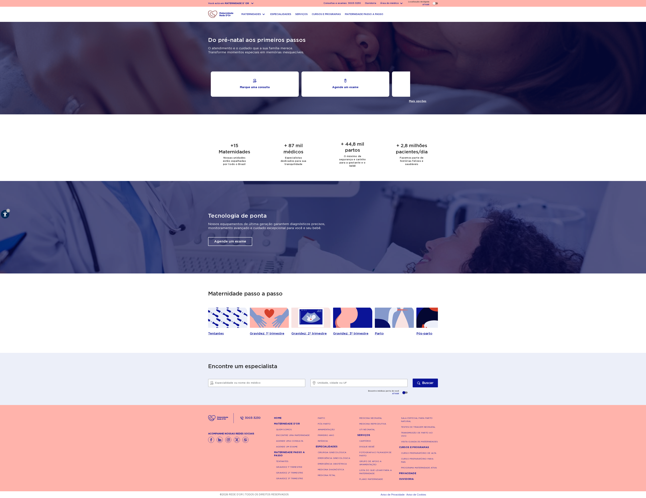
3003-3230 (253, 418)
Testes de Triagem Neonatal (418, 427)
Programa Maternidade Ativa (419, 468)
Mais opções (417, 101)
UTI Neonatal (367, 430)
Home (277, 418)
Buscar (428, 383)
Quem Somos (284, 430)
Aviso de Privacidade (393, 495)
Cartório (365, 441)
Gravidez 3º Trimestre (289, 478)
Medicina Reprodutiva (372, 424)
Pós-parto (324, 424)
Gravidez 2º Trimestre (289, 473)
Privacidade (407, 473)
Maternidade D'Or (287, 424)
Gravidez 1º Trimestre (289, 467)
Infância (323, 441)
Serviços (363, 435)
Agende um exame (230, 241)
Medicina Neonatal (370, 418)
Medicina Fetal (327, 475)
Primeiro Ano (326, 435)
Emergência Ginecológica (334, 458)
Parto (321, 418)
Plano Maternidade (371, 479)
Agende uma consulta (289, 441)
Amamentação (326, 430)
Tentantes (282, 461)
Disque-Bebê (366, 447)
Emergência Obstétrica (332, 464)
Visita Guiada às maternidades (419, 442)
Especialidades (326, 447)
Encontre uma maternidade (293, 435)
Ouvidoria (370, 3)
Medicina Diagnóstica (331, 470)
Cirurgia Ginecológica (332, 452)
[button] (8, 210)
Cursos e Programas (414, 447)
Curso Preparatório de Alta (418, 453)
